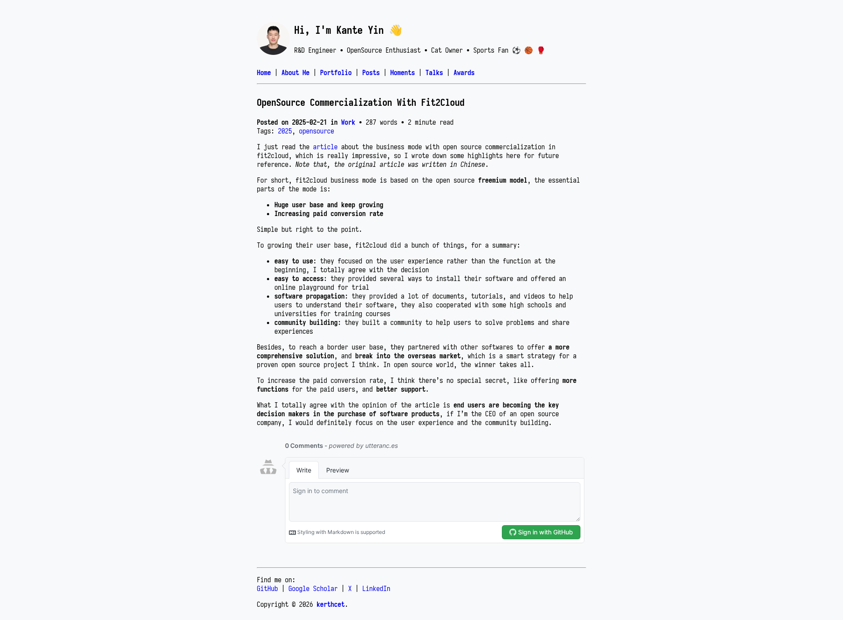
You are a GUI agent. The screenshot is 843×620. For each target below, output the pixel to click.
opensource (316, 130)
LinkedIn (376, 588)
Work (348, 122)
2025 (285, 130)
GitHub (267, 588)
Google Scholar (313, 588)
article (325, 146)
